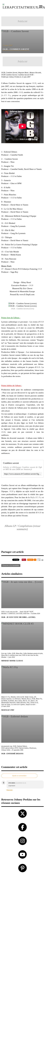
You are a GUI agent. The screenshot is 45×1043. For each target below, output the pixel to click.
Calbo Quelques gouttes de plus (33, 653)
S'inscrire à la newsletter (10, 565)
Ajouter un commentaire (19, 776)
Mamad (24, 699)
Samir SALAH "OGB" (26, 611)
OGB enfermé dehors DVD (9, 748)
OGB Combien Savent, (9, 75)
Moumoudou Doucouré (8, 702)
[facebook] (22, 827)
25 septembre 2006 (17, 750)
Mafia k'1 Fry (5, 697)
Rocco (29, 699)
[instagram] (22, 841)
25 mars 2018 (5, 706)
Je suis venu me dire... (12, 611)
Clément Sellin (5, 750)
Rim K (25, 701)
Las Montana (16, 699)
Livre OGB (19, 613)
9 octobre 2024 (35, 613)
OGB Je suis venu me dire (30, 655)
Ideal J (33, 701)
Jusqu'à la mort (30, 704)
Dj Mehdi (4, 701)
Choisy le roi (34, 702)
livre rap (3, 653)
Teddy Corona (29, 697)
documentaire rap (6, 746)
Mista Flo (39, 699)
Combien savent (11, 463)
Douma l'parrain (6, 699)
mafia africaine (21, 702)
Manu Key (19, 653)
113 (29, 701)
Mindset (3, 657)
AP (35, 697)
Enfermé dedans (24, 748)
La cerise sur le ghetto (18, 704)
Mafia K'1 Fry (36, 497)
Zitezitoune (32, 748)
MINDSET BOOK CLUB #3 (12, 661)
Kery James (18, 701)
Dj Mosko (11, 701)
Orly (28, 702)
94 (36, 701)
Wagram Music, (23, 72)
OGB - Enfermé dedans (12, 753)
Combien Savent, (12, 72)
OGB (34, 83)
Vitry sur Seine (5, 704)
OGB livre (26, 613)
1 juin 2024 (11, 657)
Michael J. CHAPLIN (8, 613)
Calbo (9, 653)
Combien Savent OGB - (26, 75)
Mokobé (13, 697)
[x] (22, 813)
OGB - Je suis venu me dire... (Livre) (18, 617)
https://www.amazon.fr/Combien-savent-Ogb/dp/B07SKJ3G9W (22, 474)
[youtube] (22, 854)
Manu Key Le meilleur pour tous (11, 655)
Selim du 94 (20, 697)
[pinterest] (22, 868)
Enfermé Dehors (22, 746)
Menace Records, (35, 72)
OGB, (3, 72)
